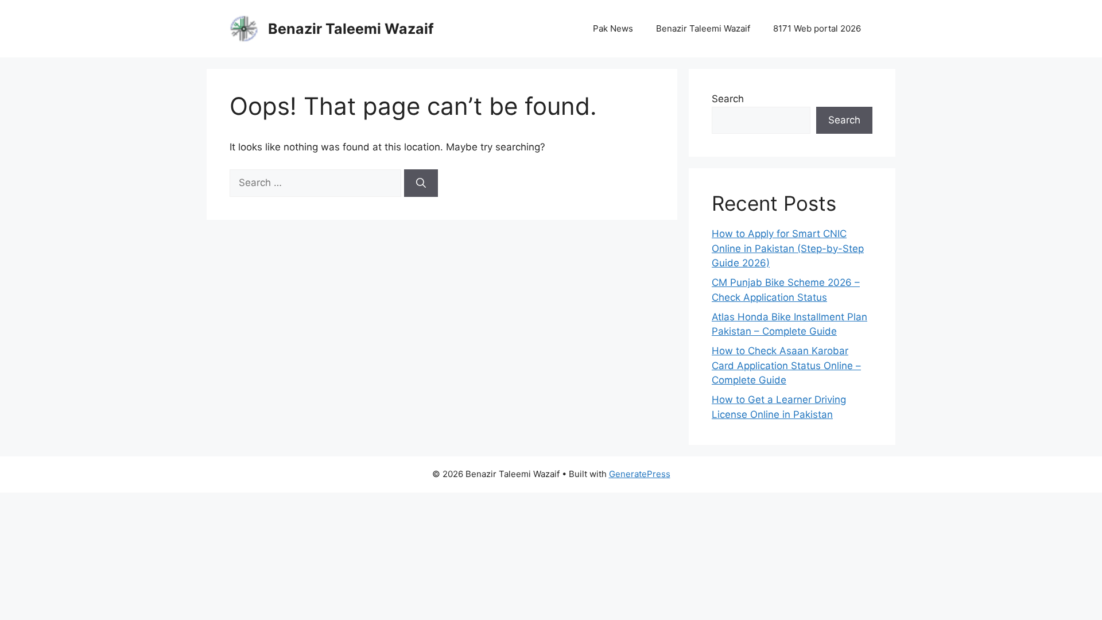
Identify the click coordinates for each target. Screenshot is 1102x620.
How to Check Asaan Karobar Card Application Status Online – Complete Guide (786, 365)
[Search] (421, 183)
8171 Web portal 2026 (817, 28)
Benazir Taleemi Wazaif (351, 28)
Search (728, 98)
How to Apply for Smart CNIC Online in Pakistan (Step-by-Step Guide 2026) (788, 248)
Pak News (613, 28)
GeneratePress (639, 473)
